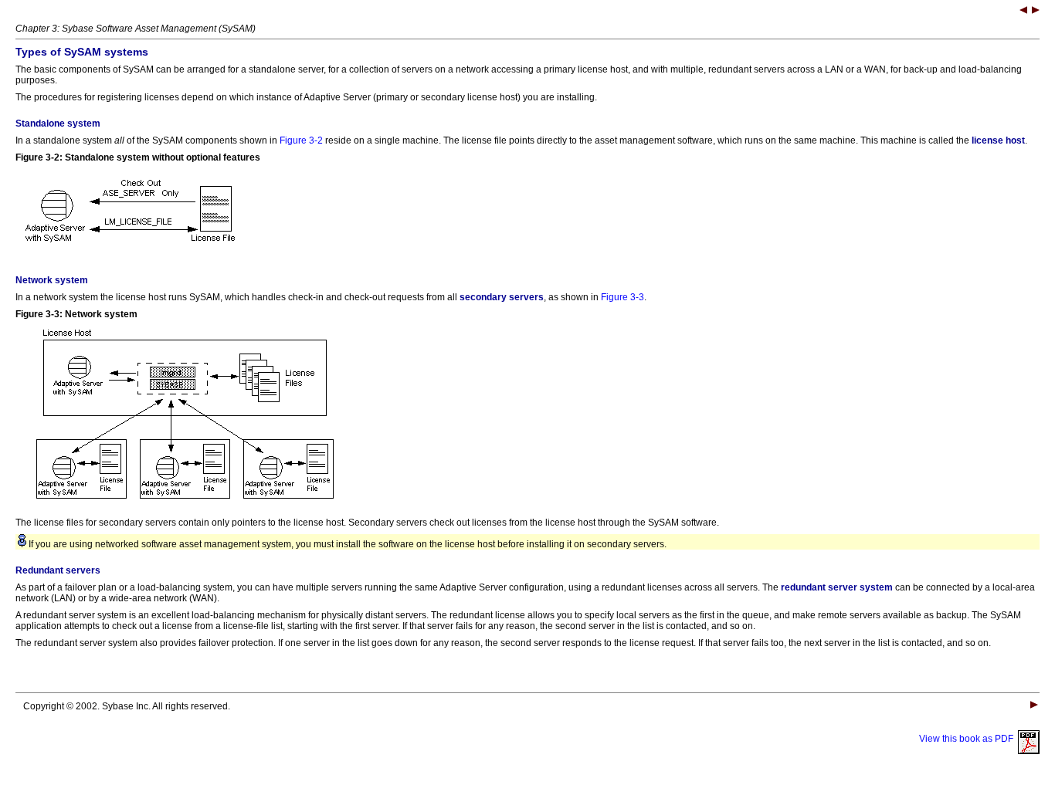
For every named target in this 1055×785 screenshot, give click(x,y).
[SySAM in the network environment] (1036, 11)
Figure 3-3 (622, 297)
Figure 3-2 (301, 140)
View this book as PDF (968, 738)
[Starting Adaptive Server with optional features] (1023, 11)
